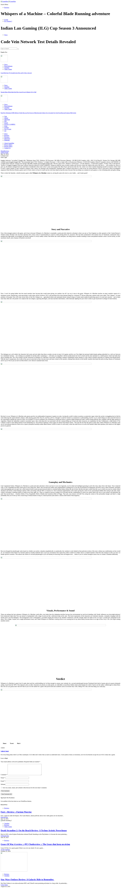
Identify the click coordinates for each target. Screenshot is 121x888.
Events (6, 19)
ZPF (5, 121)
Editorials (7, 140)
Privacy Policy (8, 145)
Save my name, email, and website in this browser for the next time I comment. (25, 787)
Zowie (6, 123)
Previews (6, 137)
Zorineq (6, 127)
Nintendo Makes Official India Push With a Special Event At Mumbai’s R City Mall (18, 92)
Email (3, 781)
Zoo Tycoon (7, 129)
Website (3, 784)
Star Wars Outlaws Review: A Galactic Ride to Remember (27, 879)
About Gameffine (9, 143)
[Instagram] (5, 3)
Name (3, 778)
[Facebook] (1, 3)
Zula (5, 116)
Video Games (8, 69)
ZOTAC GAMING (9, 124)
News (6, 35)
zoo (5, 130)
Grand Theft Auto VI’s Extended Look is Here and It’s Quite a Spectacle (16, 72)
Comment (4, 774)
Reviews (6, 7)
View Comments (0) (6, 794)
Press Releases (8, 66)
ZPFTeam (7, 119)
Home (2, 151)
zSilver (6, 118)
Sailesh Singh (5, 751)
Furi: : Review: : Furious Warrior (16, 812)
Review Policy (8, 146)
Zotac (5, 126)
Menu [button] (6, 4)
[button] (3, 4)
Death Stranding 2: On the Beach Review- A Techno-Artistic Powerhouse (34, 830)
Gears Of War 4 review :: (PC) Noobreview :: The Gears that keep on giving (35, 844)
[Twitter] (3, 3)
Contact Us (7, 148)
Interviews (7, 138)
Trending (6, 67)
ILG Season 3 (8, 21)
